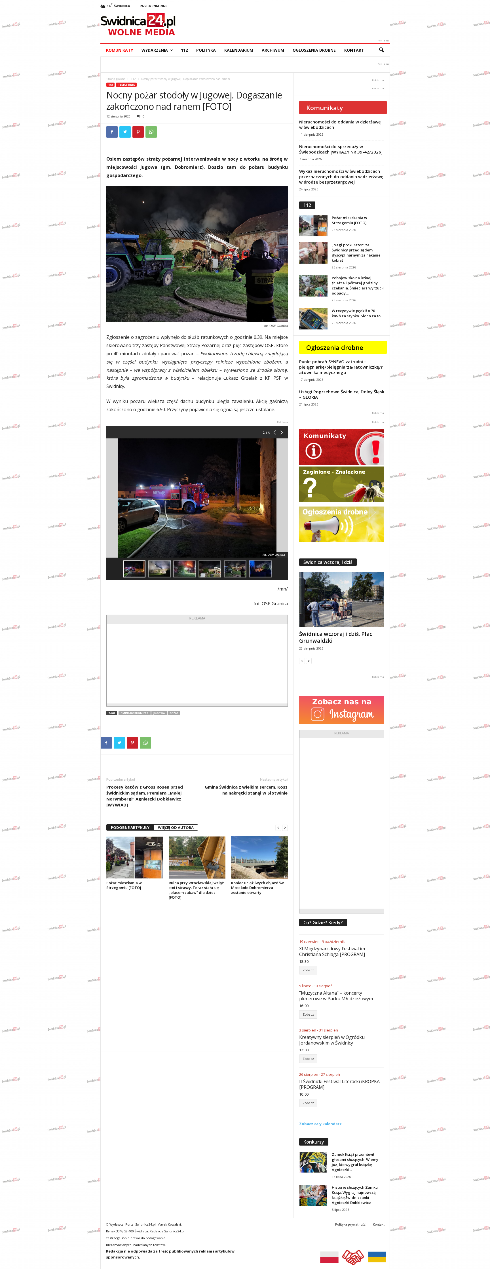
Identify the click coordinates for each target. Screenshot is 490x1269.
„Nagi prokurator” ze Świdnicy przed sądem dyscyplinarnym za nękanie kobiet (356, 252)
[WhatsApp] (151, 132)
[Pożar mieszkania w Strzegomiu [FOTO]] (134, 857)
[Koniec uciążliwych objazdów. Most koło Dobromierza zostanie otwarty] (259, 857)
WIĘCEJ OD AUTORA (176, 827)
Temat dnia (126, 85)
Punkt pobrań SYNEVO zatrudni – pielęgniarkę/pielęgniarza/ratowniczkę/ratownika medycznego (341, 367)
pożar (174, 713)
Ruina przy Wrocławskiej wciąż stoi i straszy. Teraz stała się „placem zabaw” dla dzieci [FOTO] (196, 890)
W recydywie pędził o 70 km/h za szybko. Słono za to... (357, 313)
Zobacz (308, 970)
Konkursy (313, 1142)
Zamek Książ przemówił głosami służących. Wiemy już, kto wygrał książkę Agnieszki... (355, 1162)
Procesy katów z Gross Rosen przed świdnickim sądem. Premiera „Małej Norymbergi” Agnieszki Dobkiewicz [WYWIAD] (144, 796)
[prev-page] (278, 828)
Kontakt (354, 50)
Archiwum (273, 50)
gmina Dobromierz (135, 713)
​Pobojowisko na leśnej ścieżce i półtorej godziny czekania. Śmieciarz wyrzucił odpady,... (358, 285)
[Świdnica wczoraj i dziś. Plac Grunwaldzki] (341, 599)
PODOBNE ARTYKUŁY (130, 827)
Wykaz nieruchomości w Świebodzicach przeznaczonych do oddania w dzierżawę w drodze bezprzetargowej (341, 176)
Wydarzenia (154, 50)
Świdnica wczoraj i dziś (327, 562)
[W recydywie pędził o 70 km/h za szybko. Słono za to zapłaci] (313, 318)
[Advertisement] (197, 663)
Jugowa (159, 713)
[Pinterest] (138, 132)
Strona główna (115, 79)
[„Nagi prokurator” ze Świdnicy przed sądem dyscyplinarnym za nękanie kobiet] (313, 253)
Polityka (206, 50)
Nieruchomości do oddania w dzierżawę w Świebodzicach (340, 124)
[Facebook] (112, 132)
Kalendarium (238, 50)
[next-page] (285, 828)
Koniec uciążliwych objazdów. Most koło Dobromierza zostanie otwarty (258, 887)
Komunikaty (119, 50)
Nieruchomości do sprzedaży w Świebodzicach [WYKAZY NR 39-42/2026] (341, 149)
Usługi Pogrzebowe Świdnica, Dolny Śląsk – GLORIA (341, 394)
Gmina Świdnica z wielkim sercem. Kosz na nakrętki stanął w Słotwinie (246, 790)
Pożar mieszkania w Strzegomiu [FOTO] (124, 885)
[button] (381, 50)
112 (184, 50)
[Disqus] (197, 976)
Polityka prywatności (350, 1224)
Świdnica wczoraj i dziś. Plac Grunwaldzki (335, 637)
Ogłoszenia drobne (314, 50)
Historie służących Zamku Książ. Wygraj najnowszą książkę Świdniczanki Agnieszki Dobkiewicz (355, 1195)
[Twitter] (125, 132)
